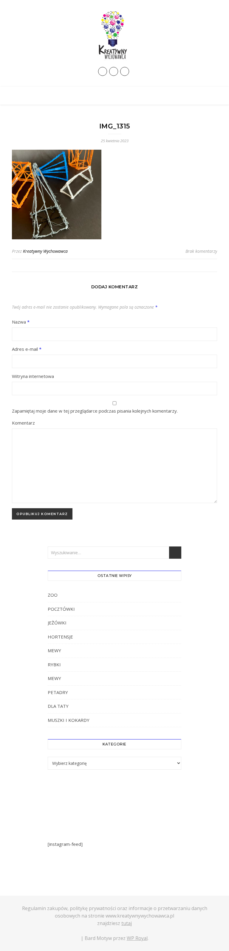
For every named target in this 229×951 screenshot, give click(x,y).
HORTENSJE (60, 637)
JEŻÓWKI (57, 623)
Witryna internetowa (33, 376)
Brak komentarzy (201, 251)
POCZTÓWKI (61, 609)
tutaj (126, 923)
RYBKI (54, 664)
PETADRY (58, 692)
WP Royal (137, 938)
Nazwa (21, 322)
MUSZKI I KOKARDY (68, 720)
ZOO (53, 595)
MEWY (54, 650)
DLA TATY (58, 706)
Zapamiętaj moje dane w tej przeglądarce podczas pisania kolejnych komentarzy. (95, 411)
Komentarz (23, 423)
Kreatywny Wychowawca (45, 251)
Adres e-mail (26, 349)
